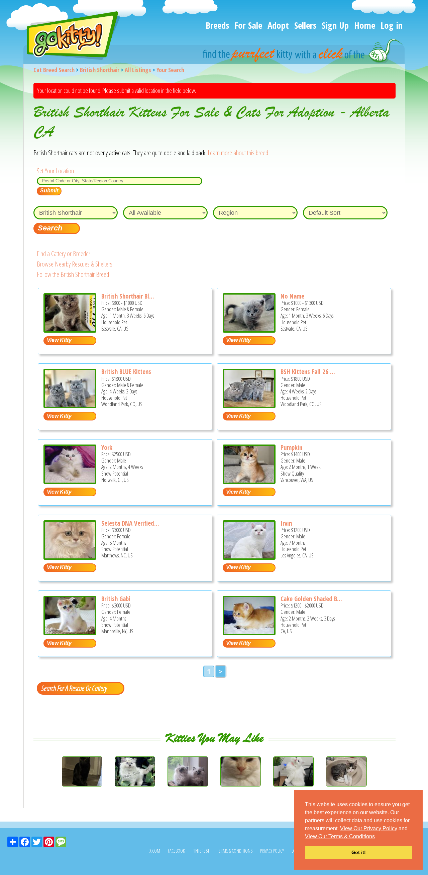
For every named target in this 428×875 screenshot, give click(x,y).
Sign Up (335, 25)
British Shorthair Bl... (127, 296)
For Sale (248, 25)
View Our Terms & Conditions (340, 836)
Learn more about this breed (238, 152)
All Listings (138, 70)
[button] (377, 837)
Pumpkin (291, 447)
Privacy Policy (272, 851)
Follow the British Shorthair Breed (73, 274)
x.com (154, 851)
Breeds (217, 25)
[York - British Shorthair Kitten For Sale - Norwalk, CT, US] (69, 481)
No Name (292, 296)
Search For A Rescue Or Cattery (74, 688)
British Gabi (115, 598)
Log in (392, 25)
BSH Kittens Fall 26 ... (308, 371)
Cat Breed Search (54, 70)
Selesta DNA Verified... (130, 523)
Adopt (278, 25)
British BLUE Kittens (126, 371)
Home (364, 25)
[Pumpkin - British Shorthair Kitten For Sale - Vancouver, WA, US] (249, 481)
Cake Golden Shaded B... (311, 598)
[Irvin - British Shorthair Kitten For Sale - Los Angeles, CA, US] (249, 557)
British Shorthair (99, 70)
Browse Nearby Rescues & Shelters (74, 264)
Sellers (305, 25)
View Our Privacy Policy (368, 828)
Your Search (170, 70)
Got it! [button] (358, 852)
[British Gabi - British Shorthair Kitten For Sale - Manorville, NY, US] (69, 632)
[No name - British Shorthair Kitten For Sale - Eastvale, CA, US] (249, 330)
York (106, 447)
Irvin (286, 523)
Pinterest (201, 851)
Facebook (176, 851)
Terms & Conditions (234, 851)
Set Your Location (55, 170)
